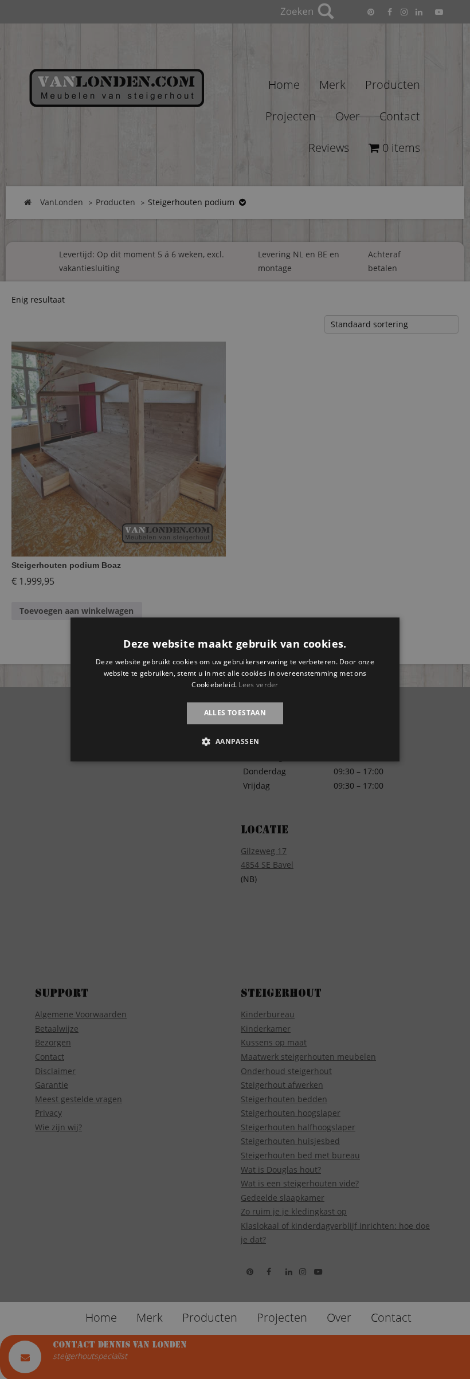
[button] (234, 741)
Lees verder (258, 685)
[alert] (235, 689)
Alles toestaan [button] (235, 713)
